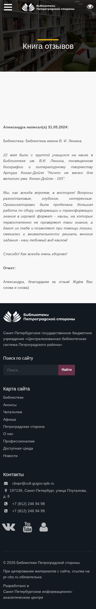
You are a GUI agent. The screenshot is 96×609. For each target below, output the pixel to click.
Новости (10, 456)
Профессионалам (19, 441)
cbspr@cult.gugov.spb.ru (32, 483)
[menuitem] (48, 397)
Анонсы (10, 405)
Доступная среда (18, 448)
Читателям (12, 412)
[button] (89, 8)
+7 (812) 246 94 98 (28, 504)
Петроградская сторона (24, 426)
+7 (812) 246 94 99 (28, 511)
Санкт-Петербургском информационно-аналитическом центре (38, 594)
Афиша (9, 419)
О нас (8, 434)
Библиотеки (13, 397)
